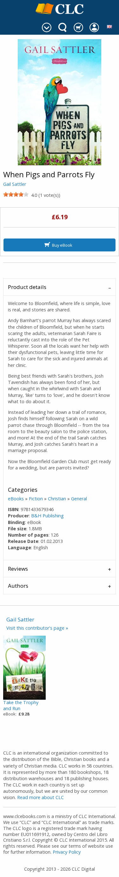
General (79, 499)
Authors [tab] (18, 585)
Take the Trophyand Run (20, 705)
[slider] (16, 194)
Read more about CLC (40, 797)
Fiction (36, 499)
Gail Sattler (14, 184)
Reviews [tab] (18, 568)
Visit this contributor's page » (37, 628)
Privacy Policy (67, 852)
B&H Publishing (47, 516)
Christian (57, 499)
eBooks (16, 499)
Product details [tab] (27, 287)
